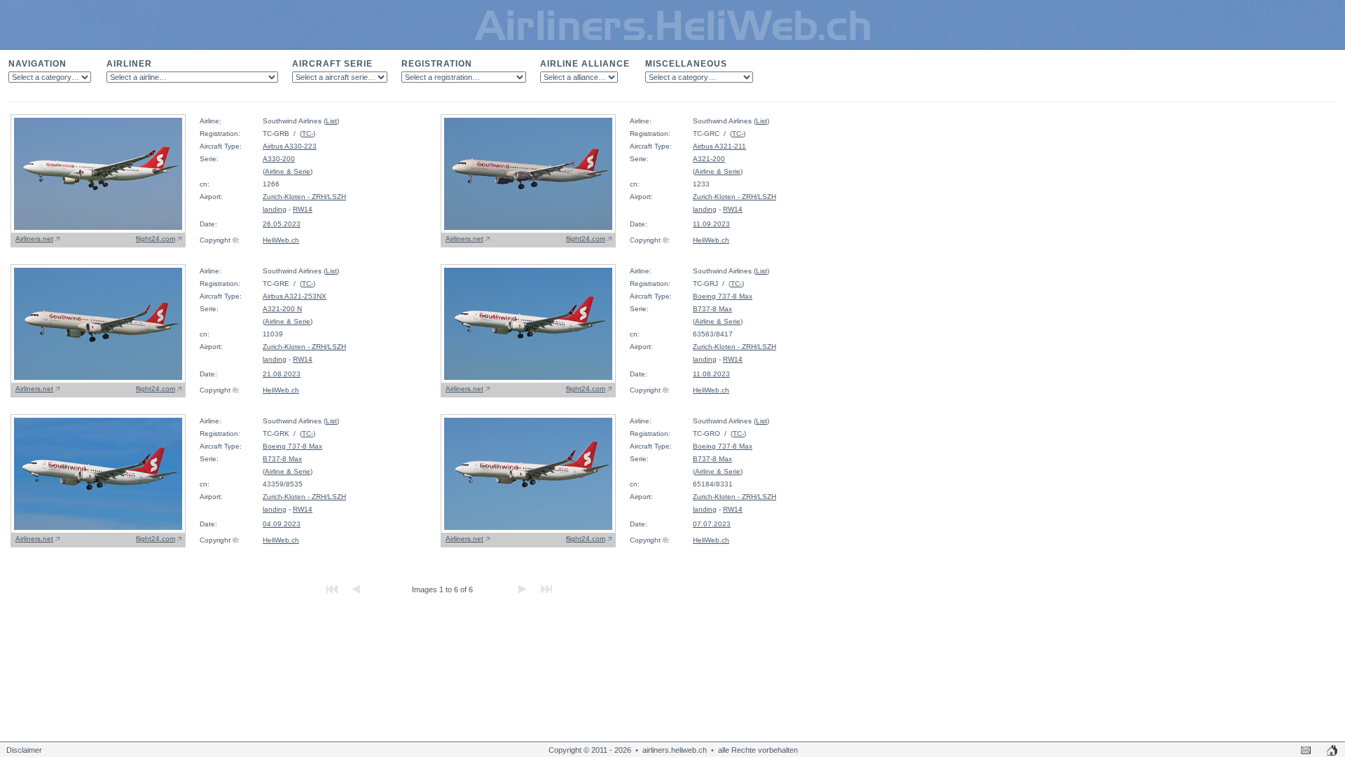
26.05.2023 (282, 224)
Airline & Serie (287, 171)
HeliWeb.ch (281, 240)
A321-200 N (282, 309)
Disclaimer (24, 750)
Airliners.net (34, 239)
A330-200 (279, 159)
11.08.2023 (711, 374)
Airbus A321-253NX (294, 296)
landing (275, 209)
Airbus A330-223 (290, 146)
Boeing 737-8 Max (722, 296)
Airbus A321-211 (719, 146)
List (331, 121)
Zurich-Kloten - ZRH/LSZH (304, 196)
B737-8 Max (712, 309)
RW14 (302, 209)
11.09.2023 (711, 224)
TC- (307, 133)
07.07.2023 (712, 524)
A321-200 (709, 159)
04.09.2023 (282, 524)
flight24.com (155, 239)
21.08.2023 (282, 374)
